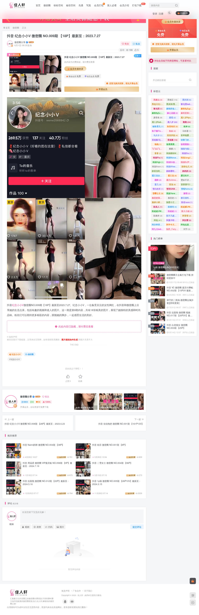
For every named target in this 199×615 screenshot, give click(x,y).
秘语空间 (70, 5)
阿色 (158, 220)
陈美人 (157, 206)
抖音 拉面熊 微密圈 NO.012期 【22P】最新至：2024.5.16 (46, 482)
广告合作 (77, 590)
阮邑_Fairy (172, 229)
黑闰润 (186, 99)
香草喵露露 (187, 135)
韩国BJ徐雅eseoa (172, 162)
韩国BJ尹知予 (187, 162)
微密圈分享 (19, 42)
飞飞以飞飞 (158, 148)
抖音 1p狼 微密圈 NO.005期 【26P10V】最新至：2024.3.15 (116, 482)
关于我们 (88, 590)
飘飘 (172, 148)
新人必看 (112, 5)
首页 (38, 5)
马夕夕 (157, 135)
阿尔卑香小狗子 (158, 224)
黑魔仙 (157, 99)
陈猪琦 (172, 206)
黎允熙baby (187, 104)
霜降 (158, 179)
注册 (161, 13)
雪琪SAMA (172, 188)
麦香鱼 (157, 117)
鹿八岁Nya (187, 117)
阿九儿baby (158, 229)
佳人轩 (80, 595)
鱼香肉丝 (172, 126)
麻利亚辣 (187, 112)
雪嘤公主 (158, 193)
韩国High (158, 162)
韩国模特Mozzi (172, 153)
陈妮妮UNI (158, 211)
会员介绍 (124, 5)
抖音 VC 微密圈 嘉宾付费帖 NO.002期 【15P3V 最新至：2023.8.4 (180, 290)
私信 (138, 43)
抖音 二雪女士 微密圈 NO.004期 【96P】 (112, 462)
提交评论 (137, 526)
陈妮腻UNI (187, 206)
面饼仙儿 (186, 166)
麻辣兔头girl (187, 108)
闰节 (186, 229)
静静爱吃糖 (172, 170)
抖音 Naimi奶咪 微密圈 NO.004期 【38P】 (43, 444)
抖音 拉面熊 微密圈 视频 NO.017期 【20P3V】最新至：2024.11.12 (179, 315)
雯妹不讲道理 (187, 179)
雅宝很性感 (187, 197)
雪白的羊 (158, 188)
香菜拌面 (172, 135)
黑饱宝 (172, 99)
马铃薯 (186, 130)
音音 (158, 153)
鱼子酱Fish (158, 130)
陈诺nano (186, 202)
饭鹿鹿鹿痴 (172, 144)
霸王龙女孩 (158, 175)
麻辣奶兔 (172, 108)
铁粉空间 (58, 5)
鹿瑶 (172, 117)
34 (39, 401)
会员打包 (98, 5)
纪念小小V (18, 305)
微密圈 (47, 5)
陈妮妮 (172, 211)
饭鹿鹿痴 (187, 144)
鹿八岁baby (158, 121)
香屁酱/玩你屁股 (158, 139)
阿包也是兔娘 (187, 224)
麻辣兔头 (158, 112)
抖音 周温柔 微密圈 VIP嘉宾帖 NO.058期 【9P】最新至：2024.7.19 (47, 464)
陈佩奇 (157, 215)
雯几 (158, 184)
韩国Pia (158, 157)
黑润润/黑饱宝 (172, 104)
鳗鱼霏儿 (158, 126)
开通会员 (184, 13)
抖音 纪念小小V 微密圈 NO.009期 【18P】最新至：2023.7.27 (53, 35)
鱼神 (186, 126)
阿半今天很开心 (172, 224)
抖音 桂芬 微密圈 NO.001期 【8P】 (109, 444)
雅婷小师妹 (158, 202)
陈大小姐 (186, 211)
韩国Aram (158, 166)
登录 (155, 13)
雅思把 (172, 197)
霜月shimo (172, 179)
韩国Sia (187, 153)
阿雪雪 (186, 215)
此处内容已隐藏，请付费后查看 (75, 326)
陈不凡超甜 (172, 215)
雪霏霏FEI (187, 184)
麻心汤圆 (172, 112)
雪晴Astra (187, 188)
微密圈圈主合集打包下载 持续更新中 (180, 276)
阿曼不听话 (172, 220)
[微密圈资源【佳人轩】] (18, 592)
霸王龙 (172, 175)
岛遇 (81, 5)
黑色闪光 (158, 104)
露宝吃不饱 (187, 175)
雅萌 (186, 193)
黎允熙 (157, 108)
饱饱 (158, 144)
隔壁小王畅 (172, 202)
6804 (26, 401)
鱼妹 (172, 130)
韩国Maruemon (172, 157)
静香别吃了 (158, 170)
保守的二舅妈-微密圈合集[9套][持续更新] (180, 87)
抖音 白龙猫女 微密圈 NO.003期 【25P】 (177, 326)
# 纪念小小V (14, 359)
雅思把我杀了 (158, 197)
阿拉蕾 (186, 220)
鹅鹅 (187, 121)
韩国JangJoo (187, 157)
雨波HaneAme (172, 193)
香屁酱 (172, 139)
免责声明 (65, 590)
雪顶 (172, 184)
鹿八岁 (172, 121)
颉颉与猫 (187, 148)
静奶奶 (186, 170)
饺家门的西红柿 (187, 139)
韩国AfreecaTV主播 (172, 166)
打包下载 (138, 4)
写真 (88, 5)
